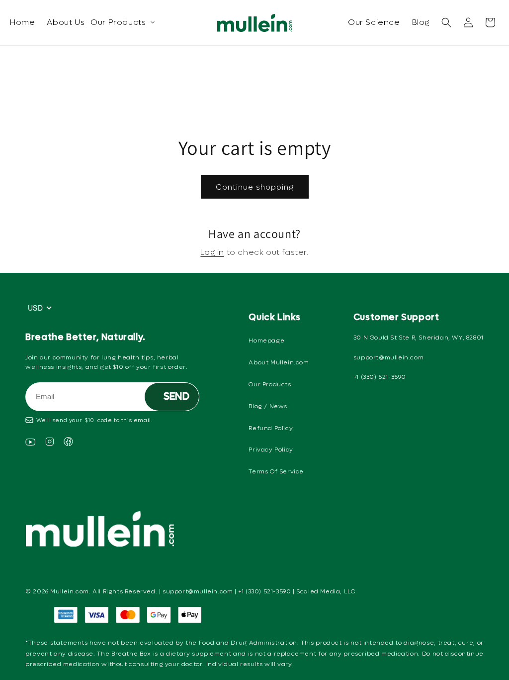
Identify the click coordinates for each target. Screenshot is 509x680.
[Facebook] (68, 443)
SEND (176, 396)
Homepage (266, 340)
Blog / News (268, 406)
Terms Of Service (276, 471)
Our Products (118, 22)
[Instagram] (49, 443)
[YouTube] (30, 443)
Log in (212, 252)
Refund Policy (271, 428)
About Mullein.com (279, 362)
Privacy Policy (271, 449)
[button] (446, 22)
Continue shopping (255, 187)
